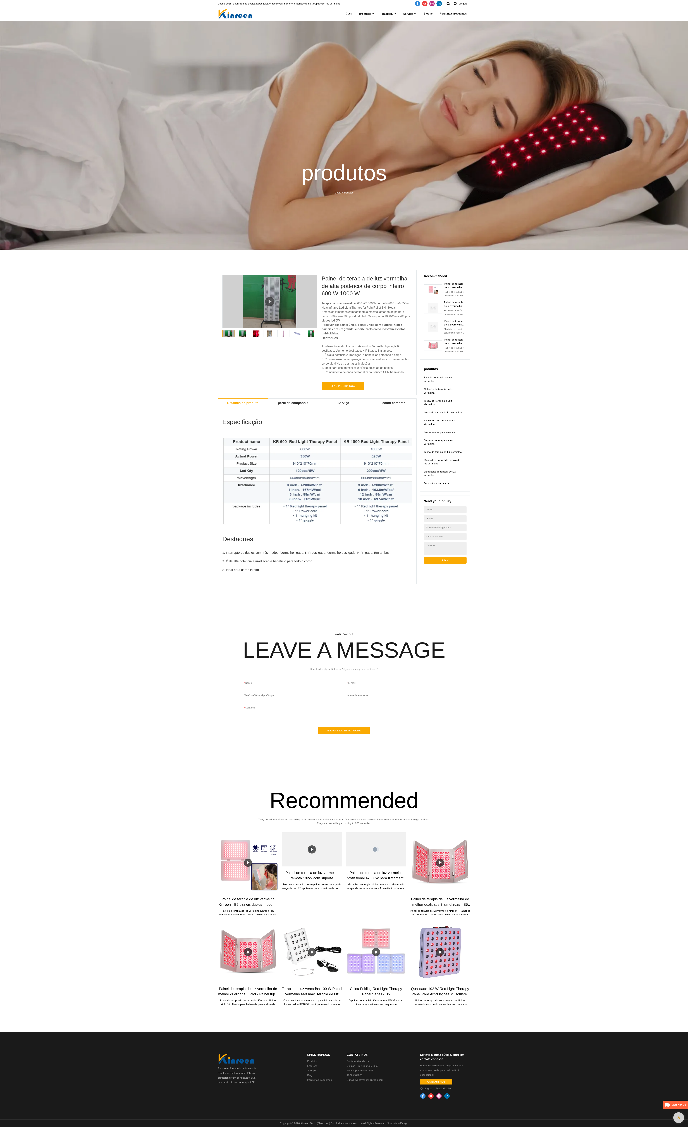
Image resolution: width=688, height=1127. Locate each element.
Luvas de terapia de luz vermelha (443, 412)
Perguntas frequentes (453, 13)
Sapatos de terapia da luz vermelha (438, 442)
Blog (309, 1075)
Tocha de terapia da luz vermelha (443, 451)
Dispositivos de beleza (436, 483)
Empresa (387, 13)
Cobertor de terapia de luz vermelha (439, 391)
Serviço (408, 13)
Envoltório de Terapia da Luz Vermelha (440, 422)
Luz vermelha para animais (439, 432)
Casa (349, 13)
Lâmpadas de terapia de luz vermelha (440, 473)
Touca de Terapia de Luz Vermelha (438, 402)
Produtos (312, 1061)
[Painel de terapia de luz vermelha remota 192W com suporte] (312, 849)
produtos (365, 13)
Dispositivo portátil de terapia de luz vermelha (442, 462)
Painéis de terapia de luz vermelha (438, 379)
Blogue (428, 13)
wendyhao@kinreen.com (369, 1079)
